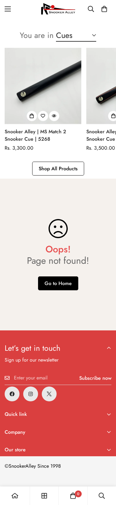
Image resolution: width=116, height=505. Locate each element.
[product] (15, 495)
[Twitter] (49, 394)
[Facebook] (12, 394)
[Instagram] (30, 394)
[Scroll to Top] (105, 472)
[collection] (44, 496)
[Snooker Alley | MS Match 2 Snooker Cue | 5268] (43, 86)
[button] (104, 9)
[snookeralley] (58, 9)
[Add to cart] (32, 116)
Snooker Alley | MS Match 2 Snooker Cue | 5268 (35, 135)
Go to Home (58, 283)
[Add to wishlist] (43, 116)
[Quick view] (54, 116)
